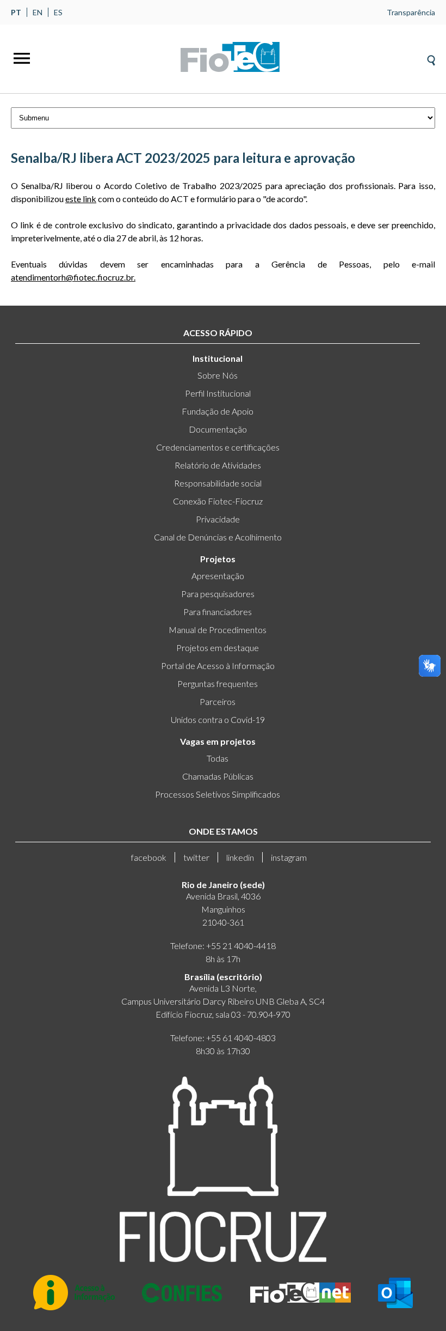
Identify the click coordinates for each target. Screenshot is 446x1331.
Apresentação (217, 575)
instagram (289, 857)
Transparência (411, 12)
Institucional (218, 358)
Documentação (218, 429)
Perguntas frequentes (217, 683)
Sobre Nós (217, 375)
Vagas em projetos (218, 741)
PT (16, 12)
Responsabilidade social (218, 483)
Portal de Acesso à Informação (218, 665)
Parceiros (218, 701)
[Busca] (431, 57)
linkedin (240, 857)
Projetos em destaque (217, 647)
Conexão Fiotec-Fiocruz (218, 501)
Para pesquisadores (218, 593)
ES (58, 12)
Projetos (218, 559)
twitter (196, 857)
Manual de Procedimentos (218, 629)
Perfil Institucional (218, 393)
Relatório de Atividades (218, 465)
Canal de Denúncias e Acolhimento (218, 537)
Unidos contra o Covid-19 (218, 719)
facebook (148, 857)
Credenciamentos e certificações (218, 447)
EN (37, 12)
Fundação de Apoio (217, 411)
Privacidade (218, 519)
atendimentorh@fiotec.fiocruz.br (72, 277)
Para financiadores (217, 611)
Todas (217, 758)
